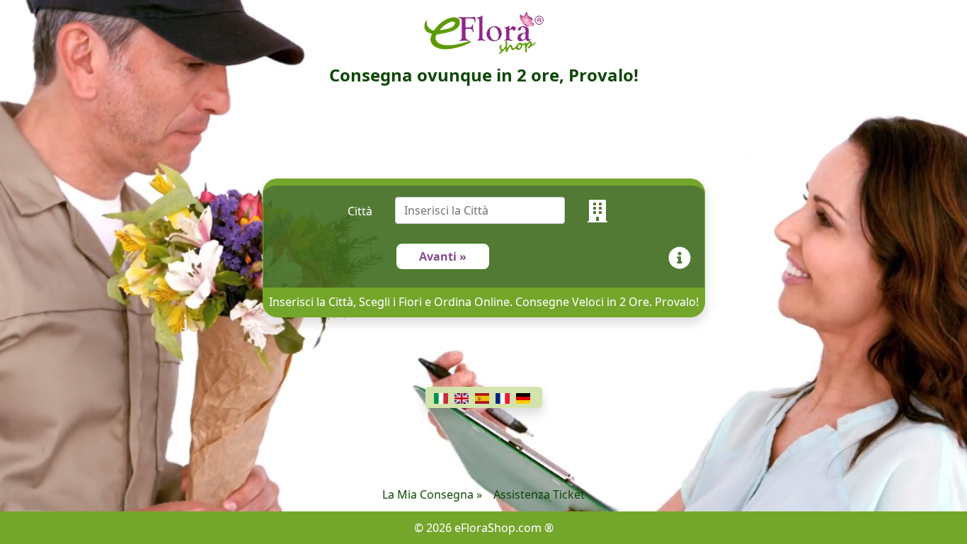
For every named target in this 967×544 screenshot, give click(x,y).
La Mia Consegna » (432, 494)
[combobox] (491, 211)
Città (360, 211)
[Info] (682, 256)
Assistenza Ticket (539, 494)
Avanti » (443, 256)
